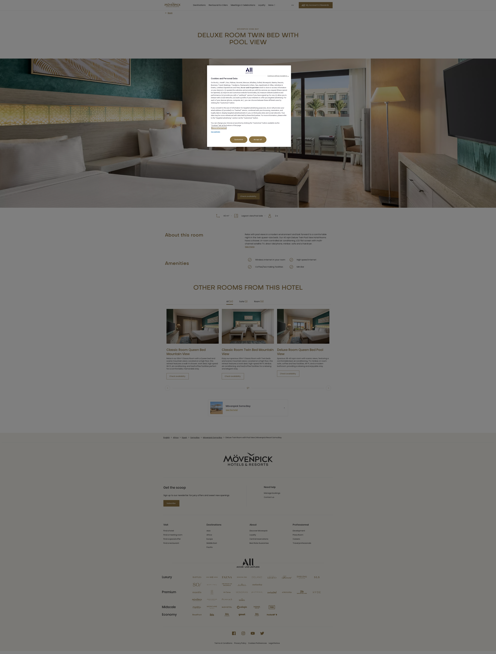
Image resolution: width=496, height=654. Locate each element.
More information (219, 128)
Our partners (215, 132)
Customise (238, 139)
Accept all (258, 139)
